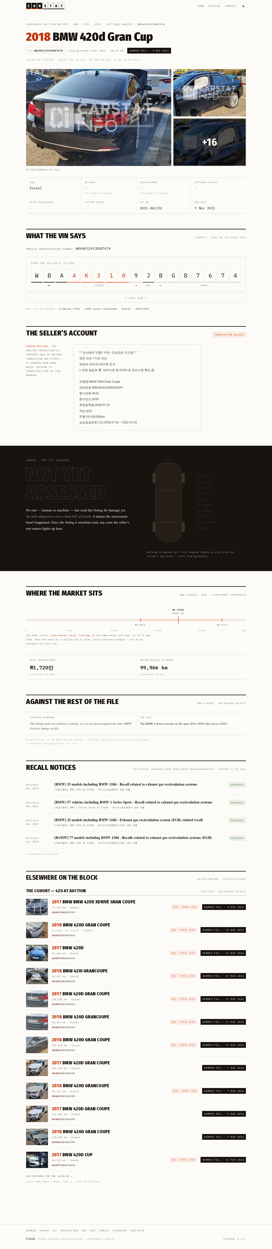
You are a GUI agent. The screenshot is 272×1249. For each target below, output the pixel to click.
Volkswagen (119, 1230)
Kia (55, 1230)
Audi (93, 1230)
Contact (230, 5)
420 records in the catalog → (49, 1176)
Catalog (214, 5)
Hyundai (44, 1230)
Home (200, 5)
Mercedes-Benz (70, 1230)
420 (86, 24)
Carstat (31, 1238)
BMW (75, 24)
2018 (97, 24)
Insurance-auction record (47, 24)
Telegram (228, 1239)
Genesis (104, 1230)
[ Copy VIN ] (136, 297)
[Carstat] (45, 6)
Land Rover (137, 1230)
